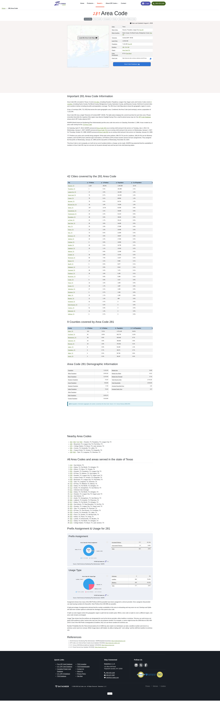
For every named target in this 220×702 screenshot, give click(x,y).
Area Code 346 (101, 128)
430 (71, 452)
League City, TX (72, 192)
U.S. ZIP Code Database (64, 666)
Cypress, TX (71, 308)
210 (71, 465)
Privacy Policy (81, 674)
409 (71, 444)
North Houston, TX (72, 304)
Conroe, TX (71, 198)
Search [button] (99, 3)
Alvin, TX (70, 226)
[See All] (141, 30)
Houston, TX (71, 185)
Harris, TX (70, 331)
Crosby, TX (71, 279)
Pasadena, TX (71, 189)
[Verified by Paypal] (160, 674)
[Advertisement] (110, 80)
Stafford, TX (71, 239)
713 (126, 47)
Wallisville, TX (71, 311)
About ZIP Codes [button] (111, 3)
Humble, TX (71, 245)
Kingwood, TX (71, 301)
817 (71, 502)
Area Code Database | (131, 64)
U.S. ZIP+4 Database (63, 674)
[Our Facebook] (146, 665)
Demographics (107, 19)
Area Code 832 (103, 132)
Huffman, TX (71, 314)
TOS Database (61, 676)
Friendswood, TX (72, 214)
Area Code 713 (126, 50)
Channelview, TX (72, 210)
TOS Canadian (81, 664)
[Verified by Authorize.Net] (141, 674)
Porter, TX (70, 282)
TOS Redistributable (83, 666)
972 (71, 520)
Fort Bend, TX (71, 334)
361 (71, 450)
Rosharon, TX (71, 292)
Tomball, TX (71, 254)
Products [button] (90, 3)
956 (71, 518)
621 (71, 490)
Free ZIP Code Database (64, 664)
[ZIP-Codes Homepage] (62, 686)
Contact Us (80, 669)
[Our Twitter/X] (141, 665)
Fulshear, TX (71, 242)
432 (71, 483)
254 (71, 469)
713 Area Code (87, 124)
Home (82, 3)
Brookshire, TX (71, 276)
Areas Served (122, 19)
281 (71, 442)
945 (71, 516)
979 (71, 446)
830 (71, 504)
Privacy (147, 686)
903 (74, 452)
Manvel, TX (71, 261)
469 (71, 485)
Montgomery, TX (72, 337)
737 (71, 498)
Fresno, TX (71, 229)
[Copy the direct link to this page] (150, 58)
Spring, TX (70, 207)
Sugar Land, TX (72, 195)
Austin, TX (70, 356)
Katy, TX (70, 232)
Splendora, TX (71, 289)
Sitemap (155, 686)
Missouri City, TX (72, 204)
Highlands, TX (71, 267)
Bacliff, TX (70, 264)
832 (128, 47)
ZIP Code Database (145, 117)
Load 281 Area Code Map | (87, 38)
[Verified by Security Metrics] (151, 674)
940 (71, 514)
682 (71, 492)
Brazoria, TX (71, 343)
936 (71, 448)
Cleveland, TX (71, 270)
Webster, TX (71, 251)
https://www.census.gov (107, 645)
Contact (123, 3)
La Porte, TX (71, 220)
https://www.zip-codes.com (112, 643)
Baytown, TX (71, 201)
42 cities (96, 102)
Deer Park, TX (71, 223)
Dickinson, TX (71, 236)
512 (71, 488)
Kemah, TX (71, 286)
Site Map (80, 676)
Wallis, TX (70, 295)
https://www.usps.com (101, 647)
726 (71, 496)
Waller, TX (70, 353)
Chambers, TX (71, 350)
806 (71, 500)
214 (71, 467)
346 (123, 47)
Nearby (114, 19)
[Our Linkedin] (136, 665)
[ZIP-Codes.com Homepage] (60, 3)
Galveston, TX (71, 340)
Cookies (163, 686)
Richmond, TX (71, 257)
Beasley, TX (71, 298)
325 (71, 473)
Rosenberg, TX (71, 217)
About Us (80, 671)
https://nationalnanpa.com (118, 641)
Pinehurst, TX (71, 273)
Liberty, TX (70, 347)
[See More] (128, 53)
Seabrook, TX (71, 248)
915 (71, 510)
